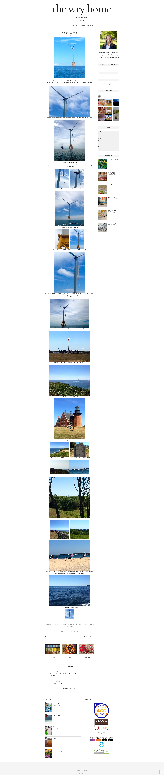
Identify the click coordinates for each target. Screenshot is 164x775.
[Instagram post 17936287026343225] (108, 102)
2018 (99, 142)
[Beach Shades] (48, 719)
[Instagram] (80, 20)
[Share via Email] (77, 631)
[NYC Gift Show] (52, 649)
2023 (99, 133)
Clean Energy (71, 624)
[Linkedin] (83, 20)
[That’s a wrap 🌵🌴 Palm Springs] (116, 110)
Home (72, 25)
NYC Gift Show (52, 656)
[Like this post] (71, 631)
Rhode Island (89, 624)
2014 (99, 150)
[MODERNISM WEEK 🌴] (108, 117)
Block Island (49, 624)
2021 (99, 137)
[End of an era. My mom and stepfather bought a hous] (116, 117)
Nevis (55, 738)
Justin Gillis (68, 573)
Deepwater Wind (80, 624)
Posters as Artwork (58, 727)
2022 (99, 135)
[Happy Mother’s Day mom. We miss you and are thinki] (101, 110)
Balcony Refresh (58, 703)
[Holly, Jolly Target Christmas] (86, 649)
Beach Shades (57, 715)
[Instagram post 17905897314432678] (116, 102)
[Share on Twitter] (74, 631)
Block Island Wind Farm (60, 624)
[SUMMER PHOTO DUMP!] (48, 753)
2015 (99, 148)
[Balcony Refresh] (48, 707)
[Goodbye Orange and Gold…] (69, 649)
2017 (99, 144)
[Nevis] (48, 742)
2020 (99, 138)
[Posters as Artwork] (48, 730)
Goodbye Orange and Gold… (69, 656)
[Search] (92, 26)
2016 (99, 146)
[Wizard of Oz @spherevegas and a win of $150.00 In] (101, 117)
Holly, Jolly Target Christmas (86, 656)
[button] (46, 652)
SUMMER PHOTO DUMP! (60, 750)
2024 (99, 131)
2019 (99, 140)
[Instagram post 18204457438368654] (101, 102)
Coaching (82, 25)
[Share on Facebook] (73, 631)
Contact (89, 25)
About (77, 25)
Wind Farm (69, 626)
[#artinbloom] (108, 110)
